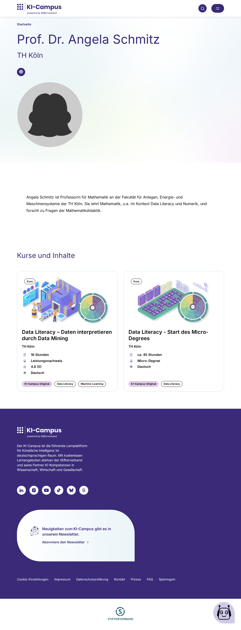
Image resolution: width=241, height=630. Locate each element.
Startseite (24, 24)
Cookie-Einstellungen (32, 579)
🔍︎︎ (202, 8)
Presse (136, 579)
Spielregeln (167, 579)
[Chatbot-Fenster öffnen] (225, 613)
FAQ (150, 579)
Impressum (62, 579)
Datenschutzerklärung (92, 579)
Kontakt (119, 579)
